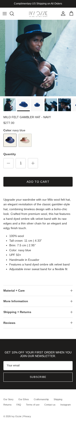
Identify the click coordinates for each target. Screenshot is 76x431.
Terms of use (32, 404)
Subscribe (38, 377)
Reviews (9, 323)
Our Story (8, 399)
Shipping (58, 399)
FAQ (18, 404)
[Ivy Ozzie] (38, 13)
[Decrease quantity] (8, 163)
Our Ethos (23, 399)
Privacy (27, 416)
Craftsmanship (41, 399)
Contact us (50, 404)
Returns (7, 404)
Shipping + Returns (17, 312)
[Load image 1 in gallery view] (38, 58)
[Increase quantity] (33, 163)
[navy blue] (9, 140)
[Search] (14, 13)
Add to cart (38, 181)
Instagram (65, 404)
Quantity (9, 154)
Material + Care (14, 290)
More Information (15, 301)
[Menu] (4, 13)
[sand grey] (25, 140)
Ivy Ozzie (16, 416)
